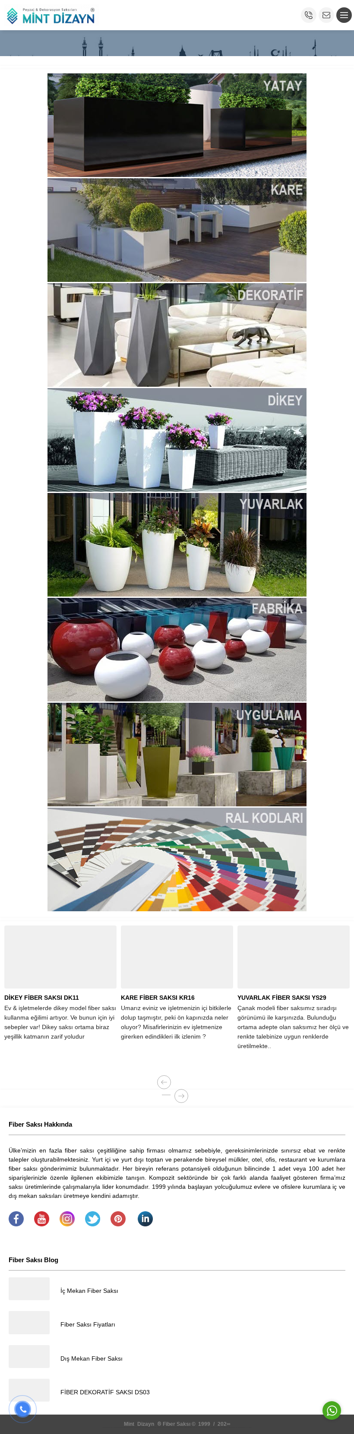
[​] (16, 1224)
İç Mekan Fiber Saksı (89, 1290)
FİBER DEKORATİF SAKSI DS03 (105, 1392)
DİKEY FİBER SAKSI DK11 (41, 997)
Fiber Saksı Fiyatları (87, 1324)
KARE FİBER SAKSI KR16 (158, 997)
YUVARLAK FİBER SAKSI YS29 (281, 997)
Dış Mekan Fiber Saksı (91, 1358)
